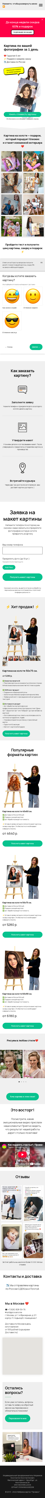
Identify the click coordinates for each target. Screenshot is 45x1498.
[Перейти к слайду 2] (21, 1081)
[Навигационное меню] (40, 5)
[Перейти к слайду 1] (19, 1081)
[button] (22, 114)
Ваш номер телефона (12, 544)
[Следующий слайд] (39, 636)
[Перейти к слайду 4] (25, 1081)
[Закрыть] (42, 19)
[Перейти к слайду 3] (23, 1081)
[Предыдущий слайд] (5, 636)
